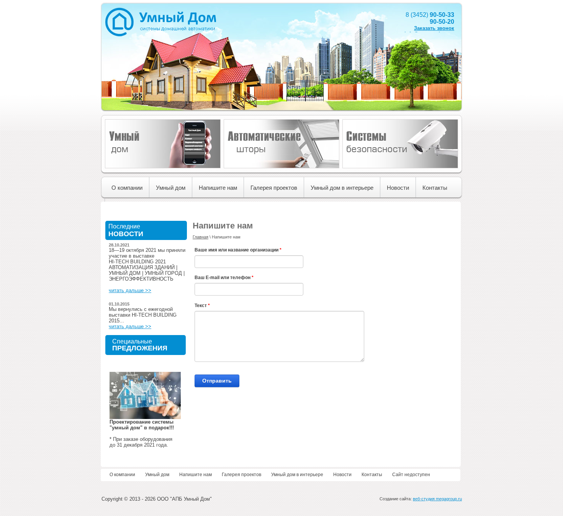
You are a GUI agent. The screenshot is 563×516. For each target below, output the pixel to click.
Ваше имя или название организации (238, 250)
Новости (398, 187)
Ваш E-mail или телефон (224, 277)
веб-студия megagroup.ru (437, 498)
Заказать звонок (434, 28)
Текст (202, 305)
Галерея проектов (273, 187)
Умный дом (170, 187)
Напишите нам (218, 187)
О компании (126, 187)
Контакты (434, 187)
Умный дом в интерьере (342, 187)
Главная (200, 237)
